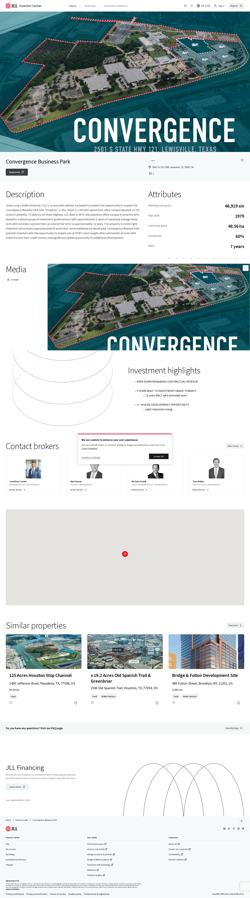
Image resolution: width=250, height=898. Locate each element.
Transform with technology (98, 864)
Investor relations (176, 859)
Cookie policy (74, 894)
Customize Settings (90, 457)
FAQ (7, 844)
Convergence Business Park (45, 820)
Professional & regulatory (96, 894)
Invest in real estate (95, 849)
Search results (21, 820)
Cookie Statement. (89, 448)
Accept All (159, 456)
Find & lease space (95, 844)
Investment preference (16, 859)
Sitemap (9, 864)
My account (11, 849)
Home (8, 820)
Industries (91, 870)
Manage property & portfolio (99, 854)
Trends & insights (94, 875)
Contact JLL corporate (178, 849)
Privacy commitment (36, 894)
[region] (125, 449)
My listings (10, 854)
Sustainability (174, 854)
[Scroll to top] (241, 821)
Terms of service (58, 894)
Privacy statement (15, 894)
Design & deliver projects (98, 859)
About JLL (173, 844)
